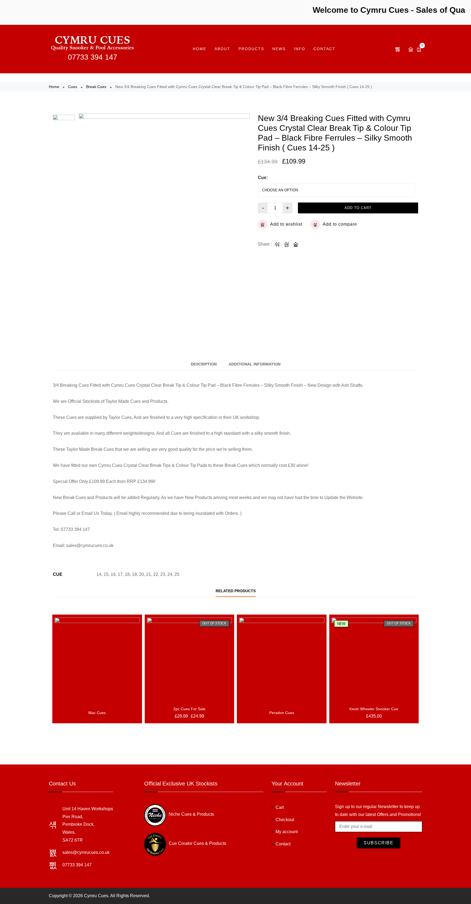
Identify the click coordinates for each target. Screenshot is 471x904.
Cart (280, 807)
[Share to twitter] (286, 244)
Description (204, 364)
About (222, 49)
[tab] (204, 364)
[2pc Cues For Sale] (189, 660)
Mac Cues (97, 712)
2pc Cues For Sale (189, 709)
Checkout (285, 819)
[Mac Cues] (97, 660)
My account (287, 831)
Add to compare (340, 224)
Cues (72, 86)
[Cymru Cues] (92, 43)
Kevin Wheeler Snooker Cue (373, 709)
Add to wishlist (286, 224)
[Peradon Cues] (281, 660)
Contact (324, 49)
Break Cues (96, 86)
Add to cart (358, 208)
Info (299, 49)
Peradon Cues (281, 712)
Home (199, 49)
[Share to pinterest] (295, 244)
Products (251, 49)
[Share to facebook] (277, 244)
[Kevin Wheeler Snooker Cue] (374, 660)
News (279, 49)
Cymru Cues (96, 895)
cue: (263, 177)
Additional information (254, 364)
